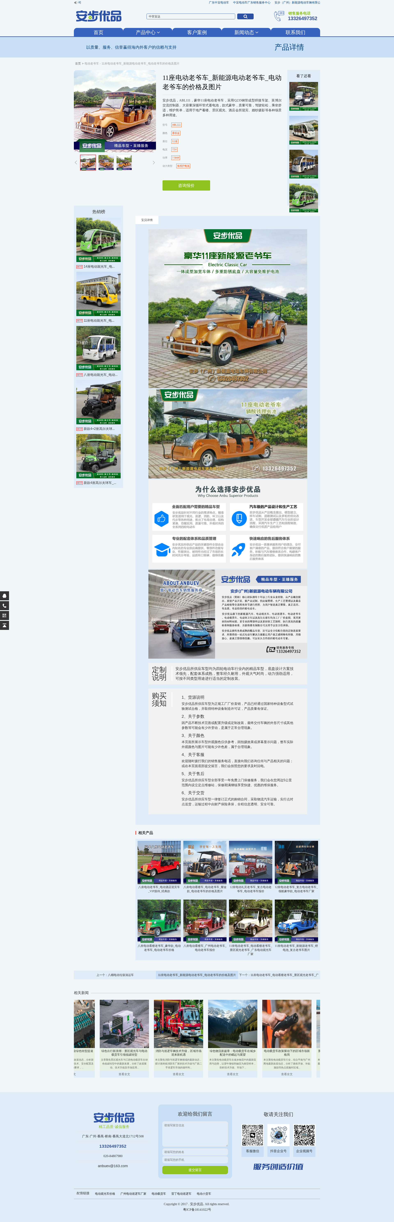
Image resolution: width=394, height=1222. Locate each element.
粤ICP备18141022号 (197, 1209)
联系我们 (295, 32)
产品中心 (146, 32)
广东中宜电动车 (191, 2)
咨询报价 (186, 185)
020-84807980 (113, 1156)
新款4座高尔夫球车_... (96, 482)
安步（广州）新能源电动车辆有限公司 (271, 2)
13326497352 (112, 1146)
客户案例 (197, 32)
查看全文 (107, 1074)
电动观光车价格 (105, 1193)
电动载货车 (159, 1193)
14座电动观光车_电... (96, 266)
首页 (98, 32)
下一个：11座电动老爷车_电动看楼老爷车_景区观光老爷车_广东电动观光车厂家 (279, 976)
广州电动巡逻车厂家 (133, 1193)
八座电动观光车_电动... (97, 374)
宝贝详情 (147, 220)
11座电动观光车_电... (95, 320)
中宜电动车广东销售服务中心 (224, 2)
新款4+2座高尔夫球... (96, 428)
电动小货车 (204, 1193)
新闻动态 (244, 32)
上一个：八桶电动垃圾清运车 (115, 975)
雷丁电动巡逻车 (181, 1193)
